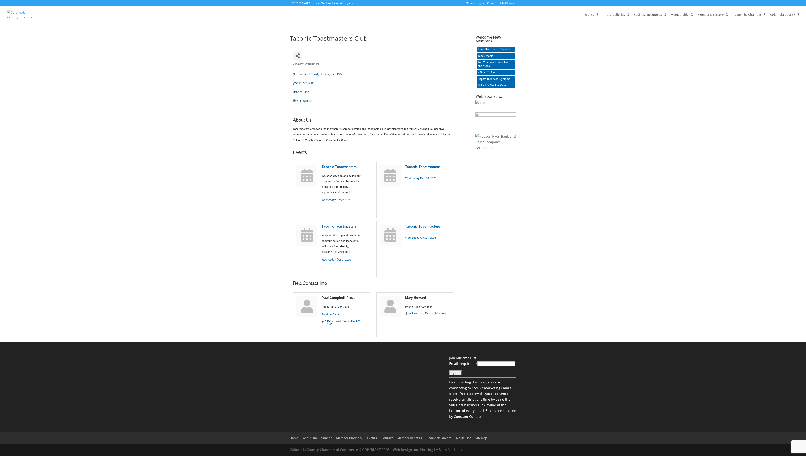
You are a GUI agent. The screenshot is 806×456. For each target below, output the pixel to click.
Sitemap (481, 438)
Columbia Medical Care (492, 85)
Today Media (485, 56)
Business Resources (648, 15)
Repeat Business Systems (494, 79)
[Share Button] (297, 56)
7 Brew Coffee (486, 72)
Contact (492, 3)
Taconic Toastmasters (339, 166)
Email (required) (463, 363)
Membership (680, 15)
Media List (463, 438)
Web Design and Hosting (413, 449)
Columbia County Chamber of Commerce (324, 449)
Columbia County (782, 15)
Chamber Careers (439, 438)
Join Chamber (508, 3)
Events (589, 15)
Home (294, 438)
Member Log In (475, 3)
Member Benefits (409, 438)
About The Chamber (747, 15)
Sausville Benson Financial (494, 49)
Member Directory (710, 15)
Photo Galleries (614, 15)
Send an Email (330, 314)
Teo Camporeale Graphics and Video (493, 64)
